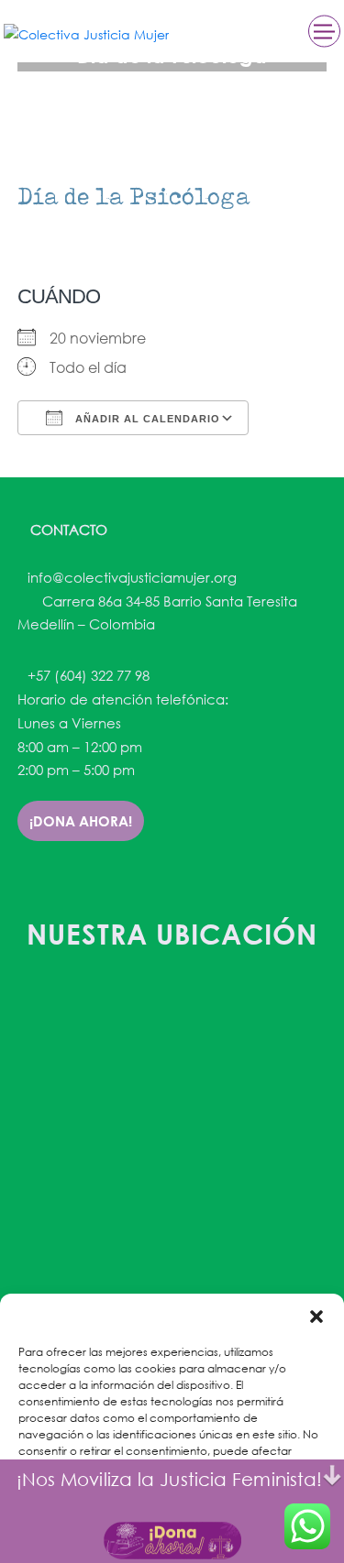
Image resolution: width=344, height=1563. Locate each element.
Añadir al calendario (146, 418)
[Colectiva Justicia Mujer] (86, 33)
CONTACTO (67, 529)
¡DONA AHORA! (80, 821)
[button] (316, 1316)
